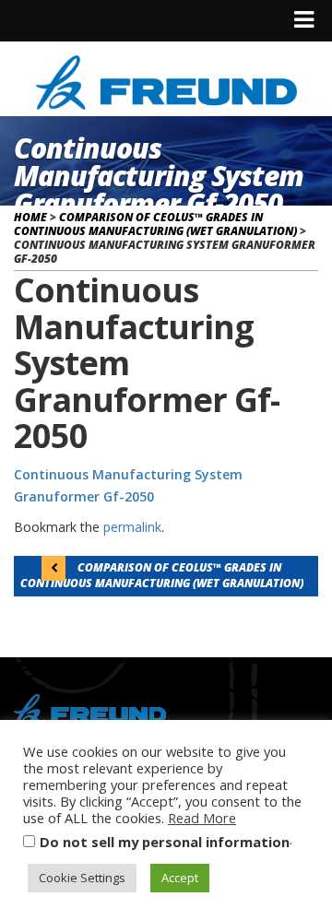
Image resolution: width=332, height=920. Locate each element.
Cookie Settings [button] (82, 877)
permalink (132, 527)
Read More (202, 817)
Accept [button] (179, 877)
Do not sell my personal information (165, 841)
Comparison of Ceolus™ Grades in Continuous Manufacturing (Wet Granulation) (155, 224)
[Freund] (166, 79)
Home (30, 217)
